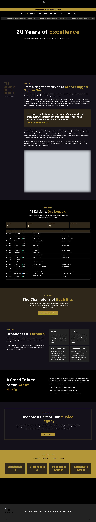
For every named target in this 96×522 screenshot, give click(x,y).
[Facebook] (78, 511)
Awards (39, 13)
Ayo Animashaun (48, 130)
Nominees (32, 13)
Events (45, 13)
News (50, 13)
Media (55, 13)
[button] (56, 13)
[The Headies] (48, 4)
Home (21, 13)
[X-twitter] (85, 511)
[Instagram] (82, 511)
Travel (74, 13)
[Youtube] (89, 511)
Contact (62, 13)
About (26, 13)
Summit (68, 13)
